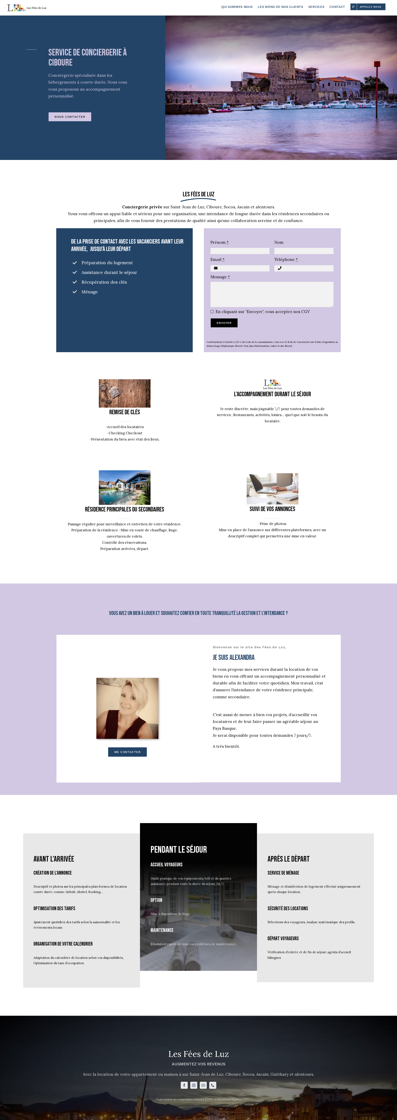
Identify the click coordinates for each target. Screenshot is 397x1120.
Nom (278, 242)
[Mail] (203, 1085)
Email (217, 259)
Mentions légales (229, 1099)
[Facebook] (184, 1085)
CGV (210, 1099)
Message (220, 276)
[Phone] (212, 1085)
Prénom (219, 242)
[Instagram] (193, 1085)
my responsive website (188, 1099)
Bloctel (288, 346)
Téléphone (286, 259)
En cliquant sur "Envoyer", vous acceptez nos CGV (263, 311)
